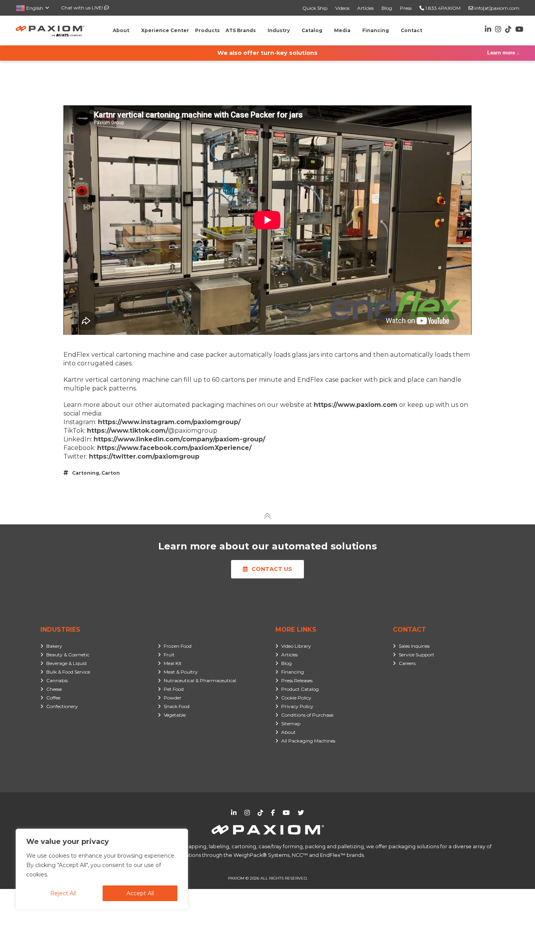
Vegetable (175, 715)
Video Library (296, 646)
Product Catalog (300, 689)
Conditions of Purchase (307, 715)
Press (406, 8)
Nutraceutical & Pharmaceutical (200, 680)
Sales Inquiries (414, 646)
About (288, 732)
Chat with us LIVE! (82, 8)
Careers (407, 663)
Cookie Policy (296, 698)
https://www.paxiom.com (356, 404)
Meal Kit (173, 663)
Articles (365, 8)
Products (207, 30)
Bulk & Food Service (68, 672)
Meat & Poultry (181, 672)
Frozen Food (178, 646)
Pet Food (174, 689)
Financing (292, 672)
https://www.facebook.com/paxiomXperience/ (174, 448)
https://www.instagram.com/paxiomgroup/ (169, 422)
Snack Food (177, 706)
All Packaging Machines (308, 741)
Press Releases (297, 680)
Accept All (140, 893)
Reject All (63, 893)
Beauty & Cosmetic (67, 655)
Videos (342, 8)
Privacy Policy (297, 706)
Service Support (416, 655)
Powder (172, 698)
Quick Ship (314, 8)
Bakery (54, 646)
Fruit (169, 655)
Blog (386, 8)
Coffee (53, 698)
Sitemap (290, 723)
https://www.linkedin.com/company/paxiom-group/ (179, 439)
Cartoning (85, 473)
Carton (110, 473)
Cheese (54, 689)
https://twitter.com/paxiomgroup (144, 456)
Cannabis (57, 680)
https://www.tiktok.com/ (127, 430)
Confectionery (62, 706)
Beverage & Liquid (66, 663)
